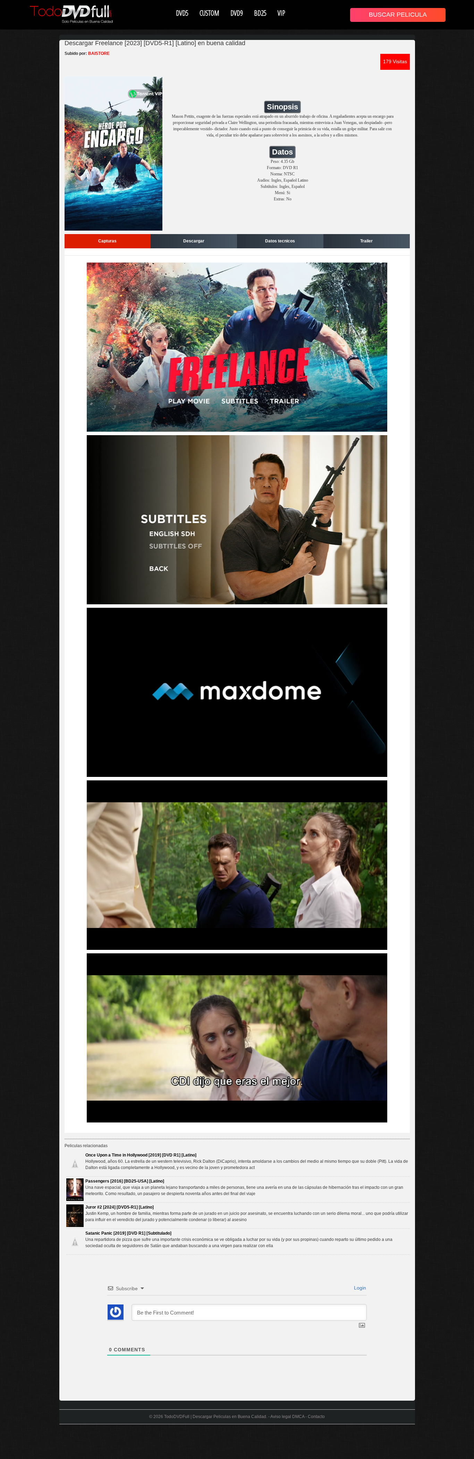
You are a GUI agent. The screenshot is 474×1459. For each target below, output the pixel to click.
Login (359, 1288)
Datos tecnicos (280, 241)
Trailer (366, 241)
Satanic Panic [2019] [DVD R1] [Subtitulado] (128, 1233)
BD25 (260, 13)
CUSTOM (209, 13)
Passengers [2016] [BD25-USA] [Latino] (124, 1181)
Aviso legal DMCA (287, 1416)
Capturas (107, 241)
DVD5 (182, 13)
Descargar (193, 241)
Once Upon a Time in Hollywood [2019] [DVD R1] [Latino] (140, 1155)
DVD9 (236, 13)
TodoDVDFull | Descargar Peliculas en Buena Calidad (215, 1416)
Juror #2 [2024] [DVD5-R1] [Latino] (119, 1207)
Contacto (316, 1416)
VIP (281, 13)
